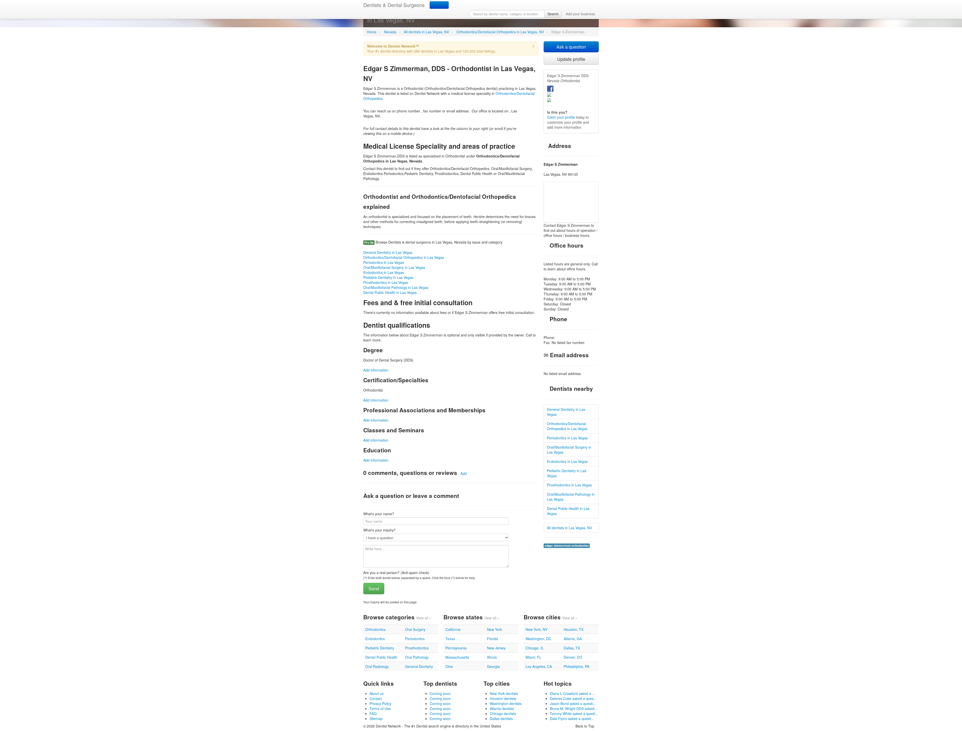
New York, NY (536, 629)
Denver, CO (573, 657)
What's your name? (378, 513)
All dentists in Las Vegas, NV (426, 31)
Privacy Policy (380, 703)
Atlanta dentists (502, 708)
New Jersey (496, 647)
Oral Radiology (377, 666)
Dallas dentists (501, 718)
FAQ (373, 713)
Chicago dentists (503, 713)
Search (553, 13)
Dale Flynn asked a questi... (572, 718)
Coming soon (440, 693)
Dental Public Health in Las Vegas (390, 292)
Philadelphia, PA (576, 666)
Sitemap (376, 718)
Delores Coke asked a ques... (573, 698)
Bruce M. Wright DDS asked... (573, 708)
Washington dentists (506, 703)
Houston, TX (573, 629)
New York (494, 629)
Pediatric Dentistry (379, 647)
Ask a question (571, 47)
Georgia (493, 666)
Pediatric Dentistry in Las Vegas (388, 277)
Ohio (449, 666)
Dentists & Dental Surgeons (394, 5)
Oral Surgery (415, 629)
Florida (492, 638)
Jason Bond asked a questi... (573, 703)
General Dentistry (419, 666)
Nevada (390, 31)
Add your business (580, 13)
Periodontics (415, 638)
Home (372, 31)
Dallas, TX (572, 647)
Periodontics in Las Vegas (383, 262)
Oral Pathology (417, 657)
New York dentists (504, 693)
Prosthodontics (417, 647)
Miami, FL (533, 657)
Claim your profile (561, 117)
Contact (376, 698)
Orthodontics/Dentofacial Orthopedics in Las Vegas (403, 257)
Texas (450, 638)
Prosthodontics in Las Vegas (385, 282)
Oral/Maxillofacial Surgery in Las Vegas (394, 267)
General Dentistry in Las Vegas (387, 252)
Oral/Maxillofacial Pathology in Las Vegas (395, 287)
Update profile (571, 59)
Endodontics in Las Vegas (383, 272)
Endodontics (375, 638)
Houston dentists (503, 698)
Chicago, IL (535, 647)
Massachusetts (457, 657)
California (452, 629)
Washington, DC (538, 638)
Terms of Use (380, 708)
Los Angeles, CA (539, 666)
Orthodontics (375, 629)
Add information (375, 370)
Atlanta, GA (573, 638)
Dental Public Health (381, 657)
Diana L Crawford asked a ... (572, 693)
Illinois (492, 657)
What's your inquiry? (379, 529)
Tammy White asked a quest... (574, 713)
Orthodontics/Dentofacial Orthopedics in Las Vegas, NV (500, 31)
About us (377, 693)
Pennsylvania (455, 647)
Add (463, 473)
